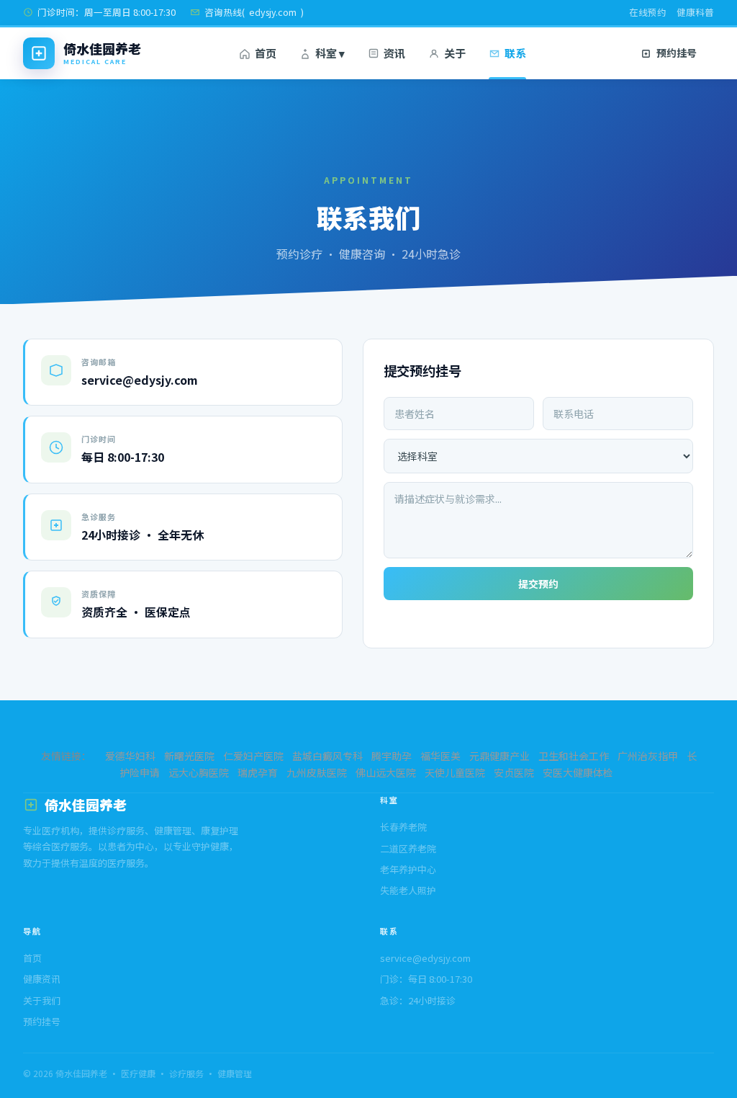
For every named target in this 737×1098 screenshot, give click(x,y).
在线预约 (647, 12)
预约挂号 (41, 1021)
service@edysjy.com (425, 958)
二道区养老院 (408, 848)
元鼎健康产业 (499, 756)
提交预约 (538, 583)
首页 (32, 958)
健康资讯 (41, 979)
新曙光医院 (189, 756)
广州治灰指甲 (648, 756)
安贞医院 (514, 772)
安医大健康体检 (578, 772)
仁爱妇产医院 (253, 756)
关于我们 (41, 1000)
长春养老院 (403, 827)
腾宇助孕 (391, 756)
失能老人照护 (408, 890)
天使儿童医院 (455, 772)
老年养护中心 (408, 869)
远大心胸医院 (198, 772)
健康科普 (695, 12)
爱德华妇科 (130, 756)
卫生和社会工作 (573, 756)
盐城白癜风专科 (327, 756)
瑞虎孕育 (258, 772)
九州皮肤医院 (316, 772)
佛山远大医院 (386, 772)
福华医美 (440, 756)
